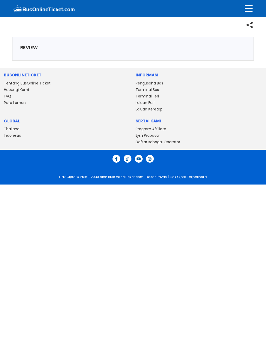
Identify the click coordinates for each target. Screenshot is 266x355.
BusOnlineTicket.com (126, 176)
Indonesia (12, 135)
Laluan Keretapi (149, 109)
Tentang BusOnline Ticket (27, 83)
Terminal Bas (147, 89)
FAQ (7, 96)
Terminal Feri (147, 96)
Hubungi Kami (16, 89)
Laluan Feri (145, 102)
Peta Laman (15, 102)
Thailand (11, 129)
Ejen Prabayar (148, 135)
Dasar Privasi (156, 176)
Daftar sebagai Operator (158, 141)
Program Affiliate (151, 129)
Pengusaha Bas (149, 83)
